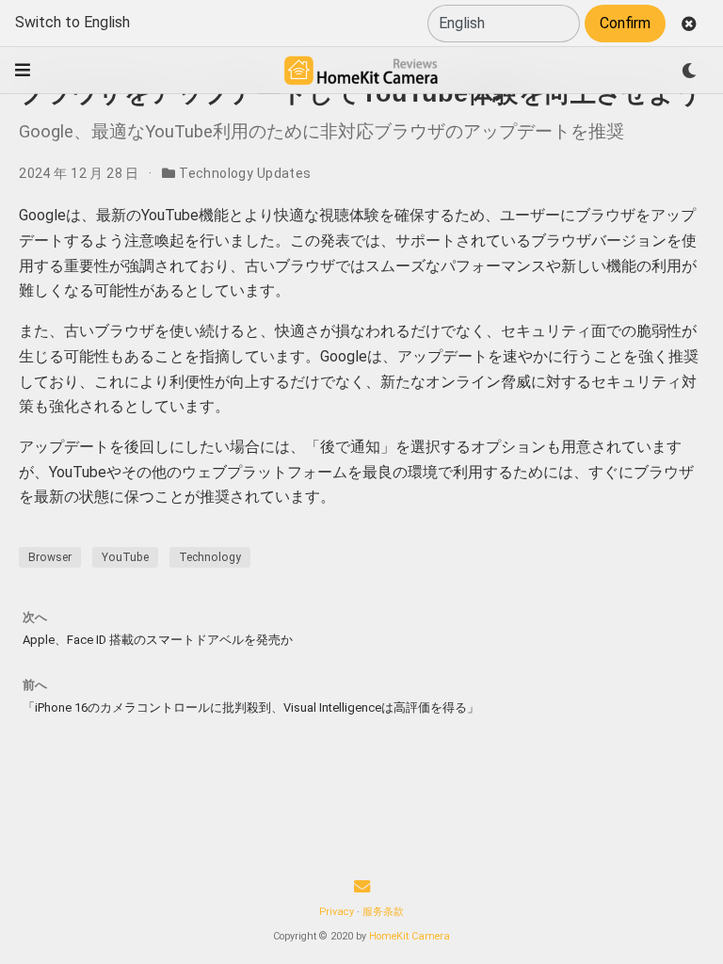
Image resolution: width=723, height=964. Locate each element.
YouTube (125, 557)
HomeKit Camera (409, 936)
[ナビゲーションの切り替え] (22, 70)
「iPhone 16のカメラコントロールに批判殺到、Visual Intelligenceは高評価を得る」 (251, 707)
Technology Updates (245, 173)
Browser (50, 557)
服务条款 (383, 912)
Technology (210, 557)
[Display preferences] (689, 70)
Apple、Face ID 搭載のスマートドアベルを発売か (158, 640)
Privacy (336, 912)
